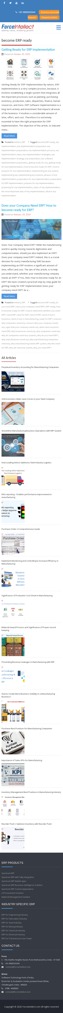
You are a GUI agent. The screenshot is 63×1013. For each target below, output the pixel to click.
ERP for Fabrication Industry (14, 918)
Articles (17, 142)
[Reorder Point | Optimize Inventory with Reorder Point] (13, 838)
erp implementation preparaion (31, 146)
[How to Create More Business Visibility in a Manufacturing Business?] (13, 711)
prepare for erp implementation (39, 183)
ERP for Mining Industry (12, 926)
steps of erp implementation (46, 187)
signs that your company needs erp (22, 327)
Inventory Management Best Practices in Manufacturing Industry (31, 792)
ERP (23, 142)
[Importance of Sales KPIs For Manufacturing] (13, 774)
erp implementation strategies (37, 154)
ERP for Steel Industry (12, 922)
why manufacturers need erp (15, 339)
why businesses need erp (23, 331)
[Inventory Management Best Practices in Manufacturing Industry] (13, 806)
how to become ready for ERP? (38, 166)
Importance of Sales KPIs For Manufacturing (22, 760)
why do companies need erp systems (19, 335)
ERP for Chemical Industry (13, 930)
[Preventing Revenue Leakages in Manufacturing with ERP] (13, 676)
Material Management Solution (16, 897)
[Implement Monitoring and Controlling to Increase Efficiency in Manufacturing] (13, 578)
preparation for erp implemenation (33, 179)
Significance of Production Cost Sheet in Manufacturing (27, 595)
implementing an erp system (45, 170)
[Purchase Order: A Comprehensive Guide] (13, 543)
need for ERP (23, 314)
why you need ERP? (42, 347)
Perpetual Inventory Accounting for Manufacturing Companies (30, 367)
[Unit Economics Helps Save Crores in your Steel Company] (13, 413)
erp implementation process (42, 150)
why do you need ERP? (47, 335)
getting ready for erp (38, 162)
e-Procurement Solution (13, 893)
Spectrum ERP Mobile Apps (14, 881)
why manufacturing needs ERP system (28, 343)
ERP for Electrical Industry (13, 934)
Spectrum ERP (8, 873)
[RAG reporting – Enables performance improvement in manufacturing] (13, 511)
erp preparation (32, 158)
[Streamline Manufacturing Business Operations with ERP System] (13, 445)
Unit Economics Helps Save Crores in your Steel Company (28, 399)
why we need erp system (20, 347)
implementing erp (10, 175)
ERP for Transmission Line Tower (17, 938)
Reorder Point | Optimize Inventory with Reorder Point (27, 824)
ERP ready (50, 306)
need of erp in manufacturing (24, 319)
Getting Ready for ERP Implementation (28, 50)
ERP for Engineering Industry (15, 914)
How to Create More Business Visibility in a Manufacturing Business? (28, 695)
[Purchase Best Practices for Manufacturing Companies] (13, 743)
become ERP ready (46, 142)
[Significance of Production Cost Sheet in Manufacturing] (13, 610)
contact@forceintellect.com (18, 967)
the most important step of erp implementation (23, 191)
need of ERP (35, 314)
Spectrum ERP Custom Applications (18, 889)
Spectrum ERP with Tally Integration (18, 877)
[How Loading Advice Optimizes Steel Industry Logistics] (13, 477)
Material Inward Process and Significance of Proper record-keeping (29, 629)
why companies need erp (48, 331)
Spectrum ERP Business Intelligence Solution (22, 885)
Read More (9, 135)
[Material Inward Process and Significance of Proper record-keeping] (13, 644)
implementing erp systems (31, 175)
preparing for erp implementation (17, 187)
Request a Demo (49, 17)
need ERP (11, 314)
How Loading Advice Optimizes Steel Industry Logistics (26, 462)
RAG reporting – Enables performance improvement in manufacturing (27, 496)
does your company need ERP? (30, 306)
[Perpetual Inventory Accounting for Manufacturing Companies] (13, 381)
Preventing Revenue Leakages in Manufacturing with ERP (28, 662)
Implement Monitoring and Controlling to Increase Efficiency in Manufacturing (30, 562)
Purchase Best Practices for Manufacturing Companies (27, 728)
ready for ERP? (46, 319)
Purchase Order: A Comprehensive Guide (21, 529)
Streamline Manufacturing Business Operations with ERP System (31, 430)
